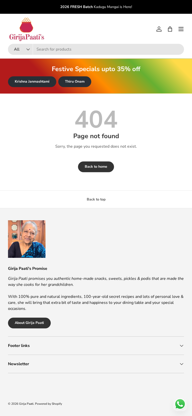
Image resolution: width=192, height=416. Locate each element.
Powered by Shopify (48, 404)
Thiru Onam (74, 81)
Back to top (96, 199)
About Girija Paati (29, 322)
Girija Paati (26, 404)
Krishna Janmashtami (32, 81)
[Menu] (181, 29)
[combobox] (96, 49)
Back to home (96, 166)
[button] (170, 29)
